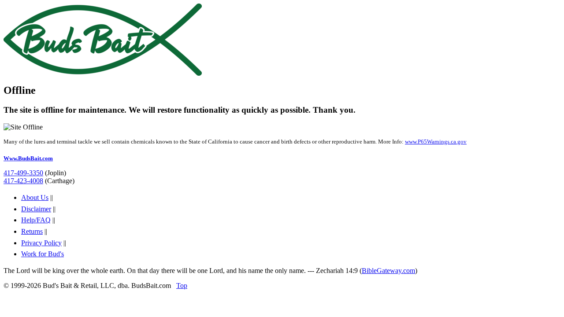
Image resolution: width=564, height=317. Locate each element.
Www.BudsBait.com (28, 158)
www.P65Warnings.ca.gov (436, 141)
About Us (34, 197)
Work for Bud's (42, 254)
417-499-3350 (23, 173)
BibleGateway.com (388, 270)
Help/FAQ (36, 220)
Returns (32, 231)
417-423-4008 (23, 180)
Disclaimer (36, 209)
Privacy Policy (41, 243)
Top (181, 285)
